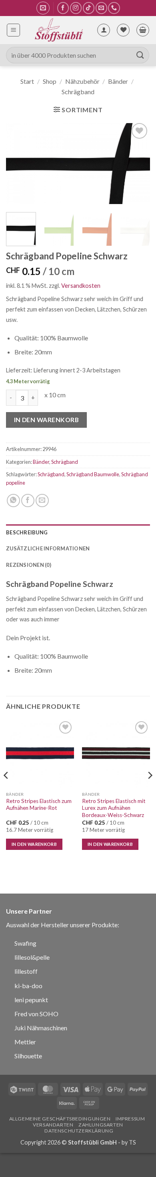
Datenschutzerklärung (78, 1131)
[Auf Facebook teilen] (27, 500)
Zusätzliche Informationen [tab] (48, 548)
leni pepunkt (31, 999)
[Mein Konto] (103, 30)
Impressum (130, 1119)
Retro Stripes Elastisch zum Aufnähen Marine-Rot (39, 804)
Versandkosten (80, 285)
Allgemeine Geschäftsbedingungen (60, 1119)
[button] (43, 8)
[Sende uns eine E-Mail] (101, 8)
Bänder (118, 81)
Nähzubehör (82, 81)
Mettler (25, 1042)
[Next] (137, 163)
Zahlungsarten (100, 1125)
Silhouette (28, 1056)
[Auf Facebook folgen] (63, 8)
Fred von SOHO (36, 1013)
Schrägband (78, 91)
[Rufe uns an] (114, 8)
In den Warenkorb (46, 419)
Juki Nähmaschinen (40, 1027)
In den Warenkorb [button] (34, 844)
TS (132, 1142)
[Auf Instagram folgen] (76, 8)
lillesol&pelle (32, 957)
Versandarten (53, 1125)
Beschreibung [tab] (27, 532)
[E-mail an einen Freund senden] (42, 500)
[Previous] (19, 163)
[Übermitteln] (140, 55)
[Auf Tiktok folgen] (88, 8)
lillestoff (26, 971)
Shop (49, 81)
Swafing (25, 943)
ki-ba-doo (28, 985)
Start (27, 81)
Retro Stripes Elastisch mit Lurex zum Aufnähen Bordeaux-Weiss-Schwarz (114, 808)
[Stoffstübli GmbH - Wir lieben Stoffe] (58, 30)
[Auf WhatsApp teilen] (13, 500)
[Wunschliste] (123, 30)
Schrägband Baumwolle (92, 474)
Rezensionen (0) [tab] (28, 565)
